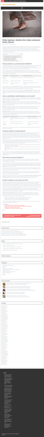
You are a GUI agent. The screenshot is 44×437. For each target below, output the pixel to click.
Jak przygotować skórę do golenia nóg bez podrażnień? (15, 292)
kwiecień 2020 (5, 360)
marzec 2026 (5, 311)
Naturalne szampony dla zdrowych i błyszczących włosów (8, 406)
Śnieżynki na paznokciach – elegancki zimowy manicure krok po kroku (14, 235)
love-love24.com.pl (13, 44)
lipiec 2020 (4, 357)
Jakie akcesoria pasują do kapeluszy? (9, 59)
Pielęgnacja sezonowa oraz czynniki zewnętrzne (11, 269)
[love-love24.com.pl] (8, 4)
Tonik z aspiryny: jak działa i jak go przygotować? (10, 230)
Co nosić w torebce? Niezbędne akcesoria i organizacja (12, 246)
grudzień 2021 (5, 337)
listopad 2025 (5, 316)
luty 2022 (4, 335)
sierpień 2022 (5, 328)
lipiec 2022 (4, 329)
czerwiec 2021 (5, 344)
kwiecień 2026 (5, 310)
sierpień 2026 (5, 305)
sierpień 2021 (5, 342)
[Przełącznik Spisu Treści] (20, 54)
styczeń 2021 (5, 350)
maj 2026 (4, 309)
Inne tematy (5, 266)
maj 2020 (4, 359)
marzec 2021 (5, 348)
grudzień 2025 (5, 314)
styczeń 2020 (5, 364)
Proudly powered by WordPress (7, 433)
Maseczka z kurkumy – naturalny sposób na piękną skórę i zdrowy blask (18, 283)
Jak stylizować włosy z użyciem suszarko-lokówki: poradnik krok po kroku (18, 289)
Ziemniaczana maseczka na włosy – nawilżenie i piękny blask (12, 231)
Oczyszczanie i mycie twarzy (8, 268)
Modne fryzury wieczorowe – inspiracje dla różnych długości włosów (18, 286)
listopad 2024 (5, 325)
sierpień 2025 (5, 319)
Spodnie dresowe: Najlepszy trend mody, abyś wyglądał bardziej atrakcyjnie (18, 206)
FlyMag (16, 433)
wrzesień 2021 (5, 341)
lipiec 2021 (4, 343)
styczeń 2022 (5, 336)
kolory (9, 144)
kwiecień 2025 (5, 324)
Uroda (4, 273)
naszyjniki (34, 167)
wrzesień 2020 (5, 355)
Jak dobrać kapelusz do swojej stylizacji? (10, 58)
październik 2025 (5, 317)
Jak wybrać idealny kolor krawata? (8, 245)
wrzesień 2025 (5, 318)
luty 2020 (4, 363)
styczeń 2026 (5, 313)
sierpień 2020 (5, 356)
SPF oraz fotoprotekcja (7, 272)
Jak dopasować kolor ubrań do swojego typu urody (14, 208)
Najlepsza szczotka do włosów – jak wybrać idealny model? (16, 295)
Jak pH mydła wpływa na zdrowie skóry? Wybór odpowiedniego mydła (17, 1)
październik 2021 (5, 340)
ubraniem (21, 144)
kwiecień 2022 (5, 333)
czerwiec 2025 (5, 321)
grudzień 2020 (5, 351)
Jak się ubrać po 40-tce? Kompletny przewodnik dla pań (14, 205)
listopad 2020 (5, 352)
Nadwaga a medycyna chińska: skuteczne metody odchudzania (8, 375)
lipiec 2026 (4, 306)
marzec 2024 (5, 327)
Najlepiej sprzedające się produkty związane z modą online (13, 243)
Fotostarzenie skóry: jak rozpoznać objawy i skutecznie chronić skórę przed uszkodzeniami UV (8, 402)
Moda (4, 210)
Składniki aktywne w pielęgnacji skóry (9, 271)
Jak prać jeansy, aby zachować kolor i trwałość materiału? (12, 248)
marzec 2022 (5, 334)
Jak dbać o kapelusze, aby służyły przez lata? (11, 60)
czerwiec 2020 (5, 358)
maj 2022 (4, 332)
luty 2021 (4, 349)
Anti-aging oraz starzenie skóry (8, 265)
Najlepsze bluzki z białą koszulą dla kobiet (10, 250)
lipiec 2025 (4, 320)
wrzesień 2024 (5, 326)
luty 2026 (4, 312)
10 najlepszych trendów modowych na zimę (12, 207)
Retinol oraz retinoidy (6, 270)
